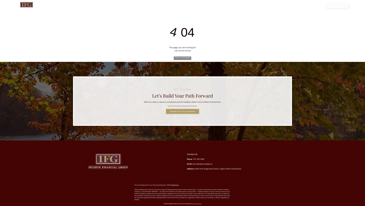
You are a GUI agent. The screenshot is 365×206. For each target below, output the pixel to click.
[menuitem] (148, 5)
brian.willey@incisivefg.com (202, 164)
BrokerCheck (175, 185)
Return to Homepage (182, 58)
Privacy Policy (198, 203)
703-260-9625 (198, 159)
